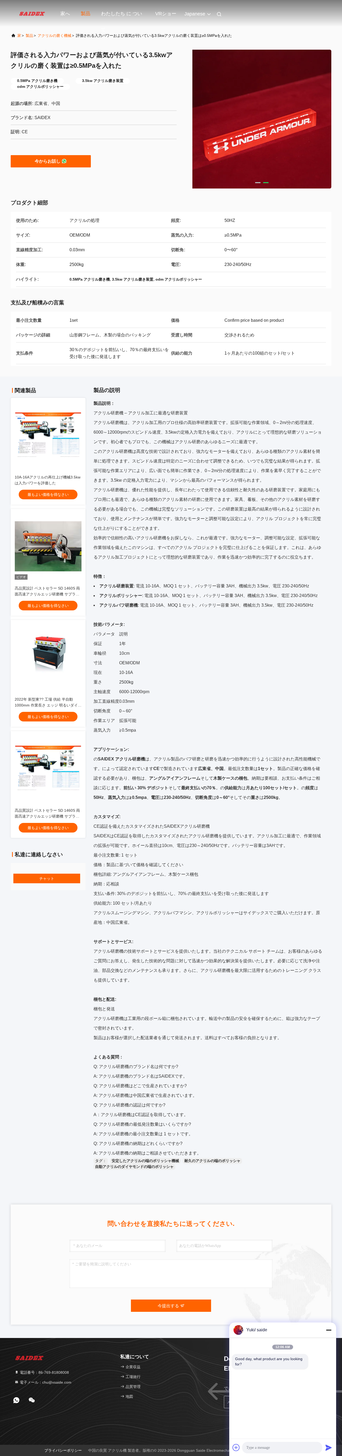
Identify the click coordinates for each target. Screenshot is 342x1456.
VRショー (165, 13)
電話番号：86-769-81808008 (44, 1372)
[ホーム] (32, 13)
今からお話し (47, 161)
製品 (85, 13)
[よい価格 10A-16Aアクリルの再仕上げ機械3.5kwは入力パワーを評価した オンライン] (48, 435)
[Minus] (328, 1330)
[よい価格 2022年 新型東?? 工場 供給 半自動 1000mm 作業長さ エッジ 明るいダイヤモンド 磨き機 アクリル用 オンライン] (48, 657)
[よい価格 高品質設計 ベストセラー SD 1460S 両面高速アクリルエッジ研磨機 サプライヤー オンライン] (48, 546)
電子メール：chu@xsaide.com (45, 1382)
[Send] (328, 1447)
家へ (65, 13)
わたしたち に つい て (121, 16)
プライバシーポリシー (63, 1450)
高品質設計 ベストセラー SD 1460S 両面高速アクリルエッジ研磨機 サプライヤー (47, 594)
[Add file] (236, 1447)
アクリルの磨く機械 (54, 35)
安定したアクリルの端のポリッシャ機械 (145, 1161)
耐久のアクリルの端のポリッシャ (212, 1161)
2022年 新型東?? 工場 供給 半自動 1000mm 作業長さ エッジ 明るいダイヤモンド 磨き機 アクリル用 (48, 705)
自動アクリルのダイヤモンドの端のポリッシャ (134, 1166)
